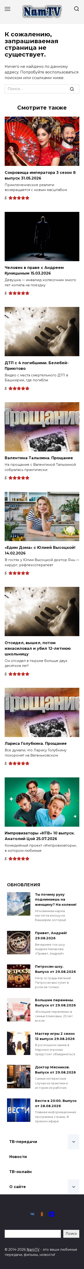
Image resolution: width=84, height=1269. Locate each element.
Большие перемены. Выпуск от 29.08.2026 (55, 1003)
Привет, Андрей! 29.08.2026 (51, 935)
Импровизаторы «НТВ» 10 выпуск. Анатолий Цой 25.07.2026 (40, 836)
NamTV (33, 1249)
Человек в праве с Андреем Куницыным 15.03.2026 (34, 270)
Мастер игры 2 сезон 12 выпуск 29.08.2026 (55, 1036)
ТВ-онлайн (20, 1172)
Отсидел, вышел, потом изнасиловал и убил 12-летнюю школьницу (38, 648)
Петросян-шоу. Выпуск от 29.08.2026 (55, 969)
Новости (18, 1156)
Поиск (71, 1233)
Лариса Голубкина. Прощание (36, 743)
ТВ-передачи (23, 1141)
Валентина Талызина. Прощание (39, 458)
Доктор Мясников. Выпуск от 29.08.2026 (55, 1069)
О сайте (17, 1187)
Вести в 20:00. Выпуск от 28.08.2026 (56, 1103)
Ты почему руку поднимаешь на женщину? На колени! (55, 899)
